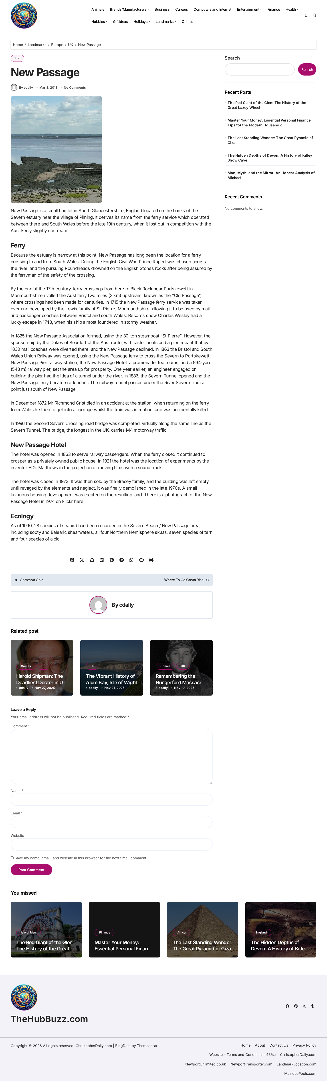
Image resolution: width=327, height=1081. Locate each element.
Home (245, 1045)
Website (17, 835)
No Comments (75, 87)
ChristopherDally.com (298, 1054)
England (261, 932)
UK (17, 58)
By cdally (26, 87)
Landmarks (165, 21)
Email (17, 813)
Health (291, 9)
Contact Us (278, 1045)
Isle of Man (28, 932)
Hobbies (98, 21)
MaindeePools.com (300, 1073)
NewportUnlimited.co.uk (205, 1064)
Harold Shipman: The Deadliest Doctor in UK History (41, 682)
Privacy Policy (304, 1045)
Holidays (140, 21)
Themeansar (147, 1045)
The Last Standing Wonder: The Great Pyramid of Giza (270, 140)
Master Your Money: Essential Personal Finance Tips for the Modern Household (269, 122)
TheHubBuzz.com (49, 1018)
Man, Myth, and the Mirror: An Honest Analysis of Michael (271, 175)
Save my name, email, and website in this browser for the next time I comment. (81, 858)
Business (162, 9)
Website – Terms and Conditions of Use (242, 1054)
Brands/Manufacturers (128, 9)
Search (232, 58)
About (260, 1045)
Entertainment (248, 9)
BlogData (123, 1045)
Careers (181, 9)
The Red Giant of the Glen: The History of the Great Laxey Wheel (267, 105)
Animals (97, 9)
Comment (20, 726)
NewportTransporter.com (251, 1064)
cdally (126, 605)
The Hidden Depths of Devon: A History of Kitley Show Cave (270, 157)
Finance (273, 9)
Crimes (187, 21)
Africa (181, 932)
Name (17, 790)
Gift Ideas (120, 21)
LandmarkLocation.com (296, 1064)
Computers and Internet (212, 9)
